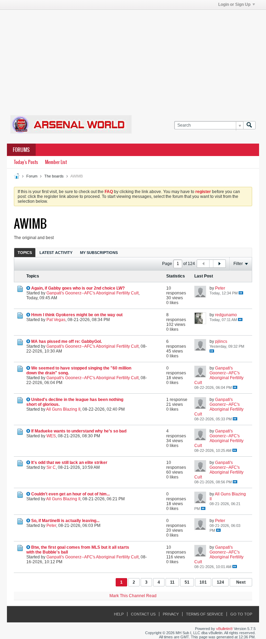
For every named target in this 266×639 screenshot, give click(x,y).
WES (51, 435)
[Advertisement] (136, 58)
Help (119, 614)
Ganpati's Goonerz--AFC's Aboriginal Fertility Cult (92, 293)
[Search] (249, 125)
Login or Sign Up (234, 4)
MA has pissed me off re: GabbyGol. (66, 341)
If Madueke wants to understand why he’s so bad (78, 431)
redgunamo (226, 314)
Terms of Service (204, 614)
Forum (31, 176)
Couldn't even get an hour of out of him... (70, 494)
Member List (56, 162)
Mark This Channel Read (133, 595)
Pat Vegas (55, 319)
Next (241, 582)
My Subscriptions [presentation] (99, 252)
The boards (54, 176)
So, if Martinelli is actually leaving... (65, 520)
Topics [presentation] (25, 252)
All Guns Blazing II (63, 409)
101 (203, 582)
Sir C (51, 467)
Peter (220, 288)
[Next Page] (219, 263)
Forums (21, 150)
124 (220, 582)
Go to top (241, 614)
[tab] (25, 252)
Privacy (171, 614)
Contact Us (143, 614)
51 (187, 582)
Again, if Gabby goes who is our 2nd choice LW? (78, 288)
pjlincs (221, 341)
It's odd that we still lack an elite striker (69, 462)
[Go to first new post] (28, 288)
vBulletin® (224, 629)
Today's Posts (26, 162)
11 (172, 582)
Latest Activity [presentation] (55, 252)
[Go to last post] (241, 292)
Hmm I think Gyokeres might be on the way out (77, 314)
